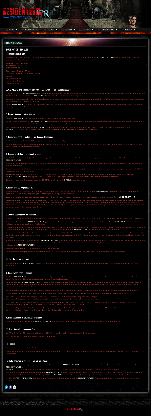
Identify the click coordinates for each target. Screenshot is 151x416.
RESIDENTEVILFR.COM (105, 58)
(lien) (136, 372)
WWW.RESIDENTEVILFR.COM (16, 177)
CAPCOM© (67, 180)
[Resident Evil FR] (28, 16)
